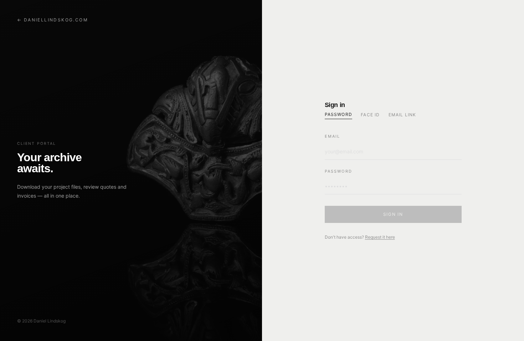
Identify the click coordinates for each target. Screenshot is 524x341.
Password (339, 114)
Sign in (393, 214)
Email (332, 136)
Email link (402, 114)
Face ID (370, 114)
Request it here (380, 237)
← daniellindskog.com (52, 19)
